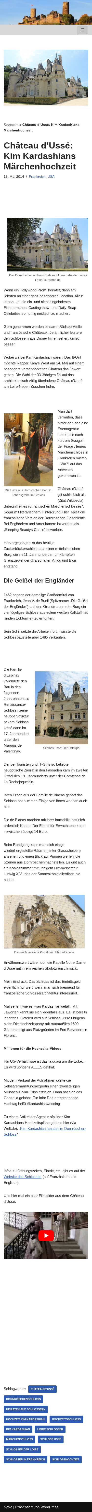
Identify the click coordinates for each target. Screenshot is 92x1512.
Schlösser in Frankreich (25, 1459)
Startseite (11, 125)
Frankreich (37, 176)
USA (51, 176)
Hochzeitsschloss (66, 1419)
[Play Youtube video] (46, 1235)
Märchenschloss (19, 1439)
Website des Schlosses (22, 1177)
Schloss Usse (50, 1439)
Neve (8, 1507)
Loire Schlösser (50, 1429)
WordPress (49, 1507)
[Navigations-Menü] (82, 30)
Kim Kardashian (18, 1429)
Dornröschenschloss (23, 1399)
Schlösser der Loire (22, 1449)
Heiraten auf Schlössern (25, 1409)
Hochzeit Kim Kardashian (25, 1419)
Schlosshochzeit (65, 1459)
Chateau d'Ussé (42, 1389)
